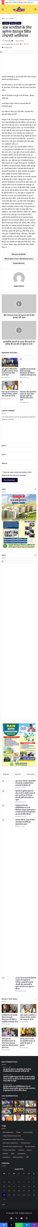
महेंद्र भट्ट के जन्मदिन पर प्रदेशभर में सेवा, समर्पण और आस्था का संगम (10, 394)
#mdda (18, 1132)
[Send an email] (12, 41)
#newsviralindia (19, 254)
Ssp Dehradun (21, 1153)
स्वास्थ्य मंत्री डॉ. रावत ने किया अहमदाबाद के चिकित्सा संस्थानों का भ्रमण (25, 822)
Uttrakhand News (18, 1157)
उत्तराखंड (11, 18)
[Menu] (3, 10)
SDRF (12, 1153)
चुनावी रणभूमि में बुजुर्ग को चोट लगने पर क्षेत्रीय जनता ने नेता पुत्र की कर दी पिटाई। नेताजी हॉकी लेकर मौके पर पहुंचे (25, 795)
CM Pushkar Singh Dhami (10, 1143)
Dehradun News (25, 1143)
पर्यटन (18, 23)
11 (9, 1186)
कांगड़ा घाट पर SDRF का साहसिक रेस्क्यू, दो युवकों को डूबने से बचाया (27, 1042)
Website (4, 463)
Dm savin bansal (30, 1146)
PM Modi (5, 1153)
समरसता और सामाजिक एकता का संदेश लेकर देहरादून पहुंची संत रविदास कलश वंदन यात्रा (28, 396)
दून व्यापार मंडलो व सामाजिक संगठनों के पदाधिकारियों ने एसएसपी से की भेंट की (25, 783)
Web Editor (8, 41)
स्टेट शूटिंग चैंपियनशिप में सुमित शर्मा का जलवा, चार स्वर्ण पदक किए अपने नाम (10, 372)
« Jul (3, 1204)
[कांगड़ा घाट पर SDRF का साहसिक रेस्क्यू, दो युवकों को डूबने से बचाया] (28, 1032)
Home (5, 18)
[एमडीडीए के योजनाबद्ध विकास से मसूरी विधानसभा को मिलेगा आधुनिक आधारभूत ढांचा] (28, 362)
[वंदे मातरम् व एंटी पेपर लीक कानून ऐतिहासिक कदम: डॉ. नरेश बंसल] (19, 1118)
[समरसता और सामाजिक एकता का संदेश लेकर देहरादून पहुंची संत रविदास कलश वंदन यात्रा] (28, 385)
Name (4, 445)
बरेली (27, 1157)
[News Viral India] (19, 9)
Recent (17, 774)
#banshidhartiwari (8, 1132)
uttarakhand (19, 263)
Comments (31, 774)
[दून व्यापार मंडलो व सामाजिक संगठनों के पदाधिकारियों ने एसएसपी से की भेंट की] (8, 784)
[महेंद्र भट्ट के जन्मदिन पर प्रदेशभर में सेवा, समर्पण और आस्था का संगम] (10, 385)
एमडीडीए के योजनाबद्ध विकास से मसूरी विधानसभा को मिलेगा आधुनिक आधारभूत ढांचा (28, 372)
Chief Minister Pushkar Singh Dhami (13, 1139)
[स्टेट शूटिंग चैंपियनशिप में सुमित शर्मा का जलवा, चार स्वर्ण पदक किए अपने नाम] (10, 362)
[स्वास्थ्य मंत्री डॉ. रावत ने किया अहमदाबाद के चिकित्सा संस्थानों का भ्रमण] (8, 897)
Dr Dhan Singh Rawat (9, 1150)
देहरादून (13, 23)
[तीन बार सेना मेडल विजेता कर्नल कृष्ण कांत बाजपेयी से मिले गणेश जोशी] (30, 1118)
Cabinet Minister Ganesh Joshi (12, 1136)
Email (4, 454)
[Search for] (35, 10)
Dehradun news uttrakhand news (19, 259)
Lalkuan (29, 1150)
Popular (6, 774)
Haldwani (21, 1150)
